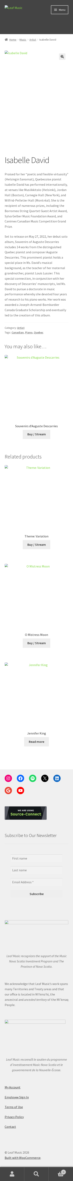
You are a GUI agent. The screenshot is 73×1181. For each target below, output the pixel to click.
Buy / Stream (36, 434)
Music (22, 39)
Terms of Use (14, 1107)
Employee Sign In (17, 1097)
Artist (32, 39)
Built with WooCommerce (23, 1158)
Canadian (18, 332)
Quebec (38, 332)
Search (36, 1174)
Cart (56, 1170)
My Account (12, 1087)
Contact (10, 1127)
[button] (62, 56)
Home (12, 39)
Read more (36, 742)
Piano (28, 332)
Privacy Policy (14, 1117)
